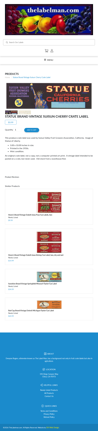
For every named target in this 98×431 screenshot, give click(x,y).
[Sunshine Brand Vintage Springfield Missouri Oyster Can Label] (49, 277)
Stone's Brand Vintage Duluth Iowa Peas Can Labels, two (30, 215)
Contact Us (49, 396)
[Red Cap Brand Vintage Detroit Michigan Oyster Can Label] (49, 304)
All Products (49, 393)
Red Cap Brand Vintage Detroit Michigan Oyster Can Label (31, 310)
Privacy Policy (49, 414)
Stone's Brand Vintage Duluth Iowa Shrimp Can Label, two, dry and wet (35, 255)
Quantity (9, 129)
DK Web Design (52, 428)
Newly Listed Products (49, 390)
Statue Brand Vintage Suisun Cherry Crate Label (31, 77)
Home (7, 77)
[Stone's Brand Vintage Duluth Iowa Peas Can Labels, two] (49, 202)
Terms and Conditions (49, 411)
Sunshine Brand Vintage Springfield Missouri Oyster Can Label (32, 284)
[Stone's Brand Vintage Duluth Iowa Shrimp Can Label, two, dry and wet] (49, 242)
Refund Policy (49, 417)
